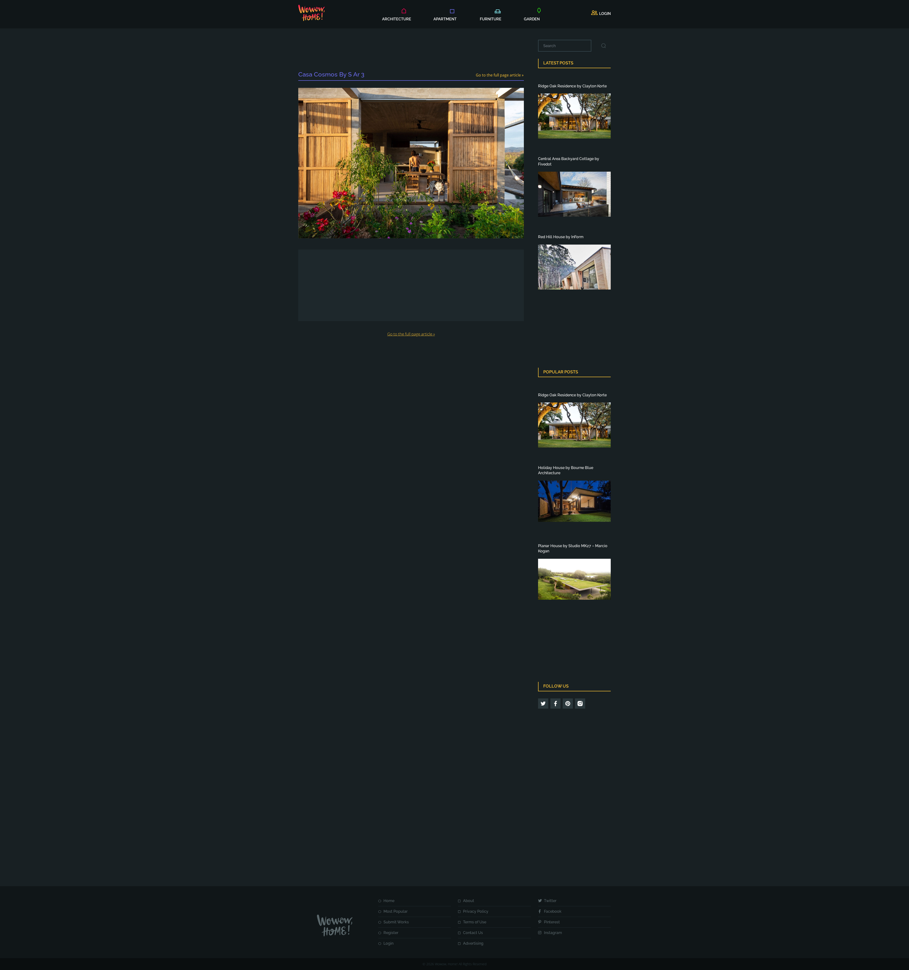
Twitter (550, 900)
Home (388, 900)
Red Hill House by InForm (561, 237)
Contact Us (473, 932)
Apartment (445, 19)
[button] (601, 13)
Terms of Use (474, 922)
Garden (532, 19)
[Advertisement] (411, 50)
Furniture (490, 19)
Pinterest (552, 922)
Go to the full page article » (500, 75)
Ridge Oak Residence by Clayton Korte (572, 86)
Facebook (552, 911)
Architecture (396, 19)
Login (388, 943)
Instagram (553, 932)
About (468, 900)
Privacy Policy (475, 911)
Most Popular (395, 911)
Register (390, 932)
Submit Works (396, 922)
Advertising (473, 943)
